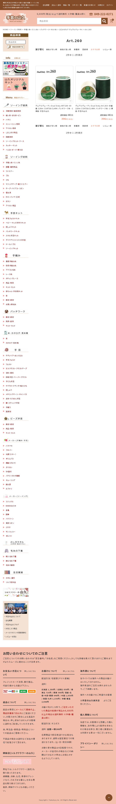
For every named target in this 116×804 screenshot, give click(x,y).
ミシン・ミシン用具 (13, 124)
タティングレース (12, 278)
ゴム (7, 175)
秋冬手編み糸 (11, 265)
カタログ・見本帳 (12, 343)
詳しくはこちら (30, 671)
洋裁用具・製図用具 (13, 111)
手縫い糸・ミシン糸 (31, 29)
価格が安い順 (51, 49)
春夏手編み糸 (11, 261)
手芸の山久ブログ (12, 624)
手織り (8, 407)
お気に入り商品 (11, 628)
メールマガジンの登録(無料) (16, 632)
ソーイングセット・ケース (15, 141)
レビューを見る (11, 636)
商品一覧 (66, 5)
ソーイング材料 (16, 29)
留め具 (8, 192)
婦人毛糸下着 (11, 556)
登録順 (85, 49)
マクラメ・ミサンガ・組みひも (16, 385)
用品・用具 (10, 283)
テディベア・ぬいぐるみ (14, 355)
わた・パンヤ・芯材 (13, 197)
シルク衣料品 (11, 582)
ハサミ (8, 119)
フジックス (10, 501)
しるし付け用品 (12, 132)
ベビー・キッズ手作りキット (16, 222)
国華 (7, 514)
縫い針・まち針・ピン (13, 115)
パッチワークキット (13, 231)
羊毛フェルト (10, 360)
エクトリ (9, 488)
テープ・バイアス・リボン (15, 188)
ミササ (8, 527)
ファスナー (10, 171)
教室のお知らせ (90, 5)
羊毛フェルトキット (13, 218)
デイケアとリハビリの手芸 (16, 240)
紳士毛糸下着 (11, 561)
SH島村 (9, 471)
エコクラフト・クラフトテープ (16, 368)
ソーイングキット (12, 248)
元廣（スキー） (11, 454)
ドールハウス (11, 244)
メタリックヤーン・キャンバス (16, 394)
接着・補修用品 (11, 167)
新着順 (77, 49)
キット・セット (10, 287)
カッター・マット (11, 145)
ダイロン (9, 467)
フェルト (9, 364)
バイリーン (10, 518)
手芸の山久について (13, 616)
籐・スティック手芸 (13, 403)
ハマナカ (9, 445)
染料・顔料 (10, 373)
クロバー (9, 450)
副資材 (8, 411)
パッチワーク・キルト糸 (48, 29)
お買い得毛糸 (11, 304)
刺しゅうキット (11, 227)
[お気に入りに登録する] (70, 101)
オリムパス (10, 458)
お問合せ (101, 5)
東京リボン (10, 523)
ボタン (8, 201)
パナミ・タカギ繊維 (13, 475)
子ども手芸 (10, 381)
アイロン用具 (11, 128)
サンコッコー (11, 531)
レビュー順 (107, 49)
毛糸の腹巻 (10, 565)
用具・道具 (10, 321)
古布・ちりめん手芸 (13, 398)
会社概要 (46, 5)
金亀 (7, 510)
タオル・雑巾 (10, 578)
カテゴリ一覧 (77, 5)
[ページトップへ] (108, 797)
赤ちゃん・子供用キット (14, 291)
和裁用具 (9, 137)
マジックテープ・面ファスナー (17, 184)
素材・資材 (10, 300)
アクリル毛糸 (11, 270)
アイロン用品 (11, 205)
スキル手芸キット (12, 235)
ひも (7, 179)
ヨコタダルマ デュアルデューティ (71, 29)
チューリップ (10, 480)
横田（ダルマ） (11, 463)
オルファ (9, 536)
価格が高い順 (65, 49)
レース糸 (9, 274)
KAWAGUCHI (11, 505)
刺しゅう (9, 390)
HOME (5, 29)
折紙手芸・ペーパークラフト (16, 377)
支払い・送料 (56, 5)
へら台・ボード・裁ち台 (14, 149)
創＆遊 (8, 484)
